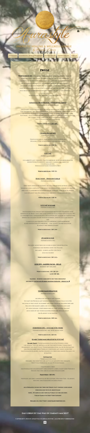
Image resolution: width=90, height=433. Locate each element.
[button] (78, 30)
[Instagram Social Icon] (45, 422)
